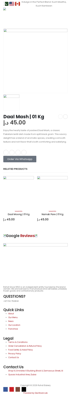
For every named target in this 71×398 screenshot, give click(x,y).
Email (24, 152)
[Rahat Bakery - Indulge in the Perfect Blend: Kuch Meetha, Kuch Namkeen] (10, 12)
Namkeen (18, 211)
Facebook (6, 152)
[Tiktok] (24, 389)
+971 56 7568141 (11, 301)
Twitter (12, 152)
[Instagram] (18, 389)
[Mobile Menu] (65, 12)
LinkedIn (18, 152)
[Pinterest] (11, 389)
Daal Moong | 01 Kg (19, 214)
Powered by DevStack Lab (35, 393)
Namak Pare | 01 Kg (52, 214)
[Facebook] (5, 389)
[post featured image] (18, 191)
